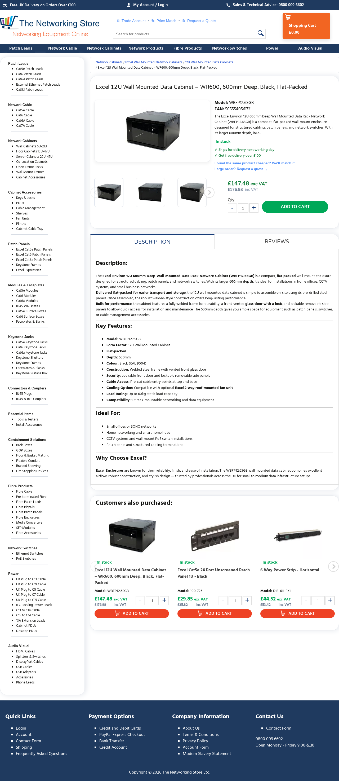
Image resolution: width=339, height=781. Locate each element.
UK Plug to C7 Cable (30, 595)
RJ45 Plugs (24, 394)
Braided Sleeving (28, 466)
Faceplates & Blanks (30, 321)
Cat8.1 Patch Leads (29, 90)
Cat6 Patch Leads (28, 74)
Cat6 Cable (24, 115)
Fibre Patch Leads (28, 502)
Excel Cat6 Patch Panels (33, 254)
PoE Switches (26, 558)
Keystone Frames (28, 265)
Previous (95, 192)
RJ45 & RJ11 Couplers (31, 399)
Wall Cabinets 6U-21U (31, 146)
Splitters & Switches (31, 657)
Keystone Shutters (29, 358)
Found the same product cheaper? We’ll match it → (257, 163)
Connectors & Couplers (27, 388)
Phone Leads (25, 682)
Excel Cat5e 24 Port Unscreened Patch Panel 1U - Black (213, 573)
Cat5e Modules (27, 290)
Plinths (21, 224)
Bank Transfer (111, 741)
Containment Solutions (27, 440)
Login (21, 728)
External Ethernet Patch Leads (38, 84)
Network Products (145, 48)
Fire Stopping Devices (32, 471)
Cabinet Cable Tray (29, 229)
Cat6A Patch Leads (29, 79)
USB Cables (24, 667)
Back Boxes (24, 445)
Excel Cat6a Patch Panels (34, 260)
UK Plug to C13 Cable (31, 579)
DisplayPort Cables (29, 662)
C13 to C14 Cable (28, 610)
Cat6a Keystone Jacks (31, 353)
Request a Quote (199, 21)
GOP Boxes (24, 450)
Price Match (166, 21)
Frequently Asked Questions (41, 754)
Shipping (24, 747)
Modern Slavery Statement (207, 754)
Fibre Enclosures (27, 517)
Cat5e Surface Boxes (31, 311)
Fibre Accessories (28, 533)
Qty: (231, 200)
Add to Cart (295, 207)
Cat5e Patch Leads (29, 69)
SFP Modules (25, 528)
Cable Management (30, 208)
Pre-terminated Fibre (31, 497)
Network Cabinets (104, 48)
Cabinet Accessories (30, 177)
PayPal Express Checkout (122, 734)
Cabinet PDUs (26, 626)
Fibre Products (187, 48)
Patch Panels (19, 244)
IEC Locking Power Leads (34, 605)
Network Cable (62, 48)
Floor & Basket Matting (32, 455)
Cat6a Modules (27, 301)
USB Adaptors (26, 672)
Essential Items (20, 414)
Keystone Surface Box (31, 373)
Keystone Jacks (21, 337)
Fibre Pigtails (25, 507)
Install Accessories (29, 425)
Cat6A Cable (25, 121)
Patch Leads (20, 48)
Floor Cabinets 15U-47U (33, 151)
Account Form (196, 747)
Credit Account (113, 747)
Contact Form (28, 741)
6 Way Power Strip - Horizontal (289, 570)
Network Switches (229, 48)
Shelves (22, 213)
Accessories (24, 677)
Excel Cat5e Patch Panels (34, 249)
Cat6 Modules (26, 296)
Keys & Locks (25, 198)
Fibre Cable (24, 491)
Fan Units (22, 218)
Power (272, 48)
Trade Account (134, 21)
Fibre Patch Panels (29, 512)
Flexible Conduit (28, 461)
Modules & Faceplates (26, 285)
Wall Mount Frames (30, 172)
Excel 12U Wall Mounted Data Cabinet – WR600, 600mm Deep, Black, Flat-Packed (130, 576)
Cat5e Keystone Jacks (31, 342)
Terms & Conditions (201, 734)
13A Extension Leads (30, 621)
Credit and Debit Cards (120, 728)
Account (24, 734)
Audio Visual (310, 48)
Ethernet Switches (29, 553)
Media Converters (29, 522)
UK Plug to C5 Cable (30, 590)
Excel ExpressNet (28, 270)
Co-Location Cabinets (31, 162)
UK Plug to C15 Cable (31, 600)
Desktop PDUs (26, 631)
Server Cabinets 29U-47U (34, 157)
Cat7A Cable (25, 126)
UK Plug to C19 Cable (31, 584)
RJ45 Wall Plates (28, 306)
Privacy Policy (195, 741)
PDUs (20, 203)
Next (209, 192)
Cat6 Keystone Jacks (31, 347)
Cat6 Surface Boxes (30, 316)
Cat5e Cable (25, 110)
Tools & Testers (27, 419)
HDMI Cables (25, 651)
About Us (191, 728)
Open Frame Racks (29, 167)
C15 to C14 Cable (28, 615)
